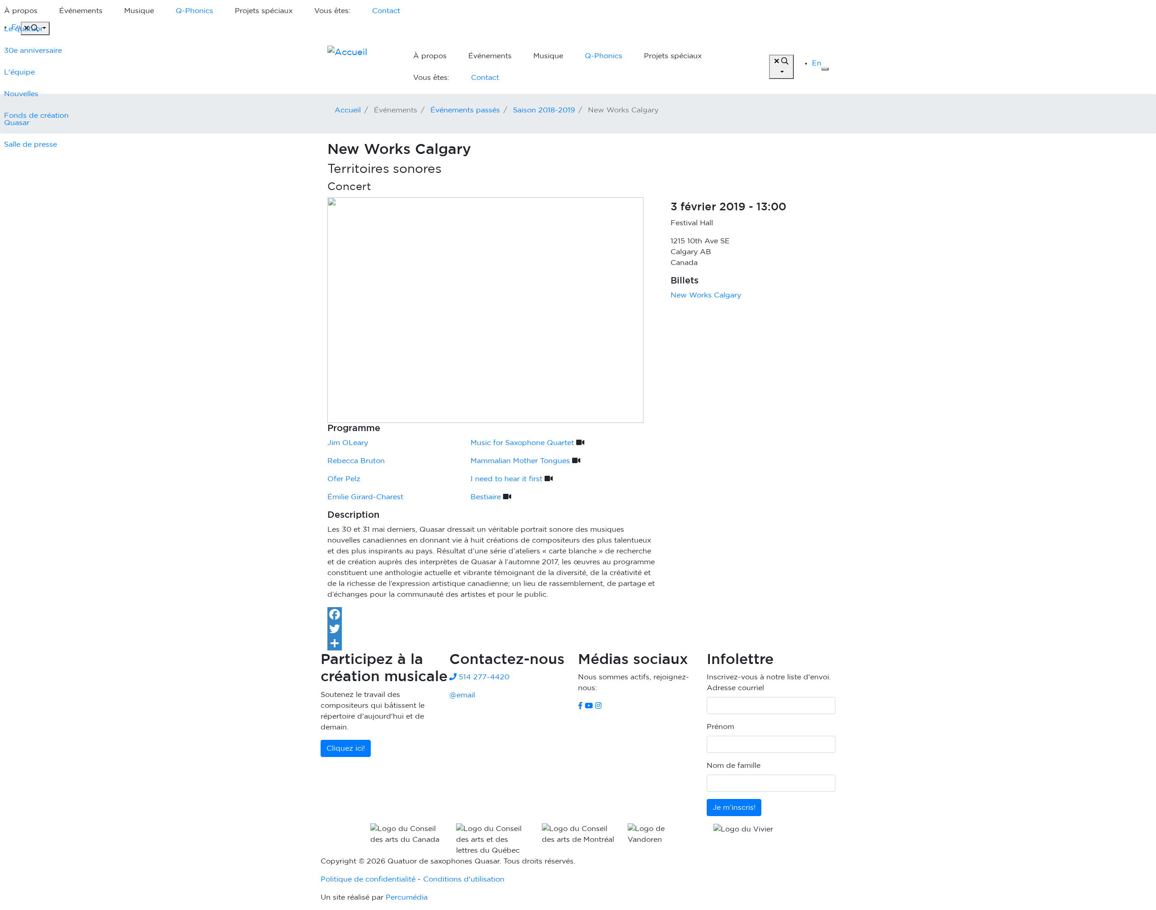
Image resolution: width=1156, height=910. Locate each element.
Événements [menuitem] (81, 10)
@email (462, 695)
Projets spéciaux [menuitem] (264, 10)
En (816, 63)
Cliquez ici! (345, 748)
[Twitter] (578, 629)
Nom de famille (733, 765)
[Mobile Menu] (825, 69)
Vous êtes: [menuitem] (332, 10)
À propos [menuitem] (430, 56)
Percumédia (407, 897)
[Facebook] (578, 614)
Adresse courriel (735, 688)
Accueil (348, 110)
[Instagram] (598, 706)
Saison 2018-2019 (544, 110)
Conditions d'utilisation (463, 879)
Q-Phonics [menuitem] (194, 10)
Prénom (720, 726)
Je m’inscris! (734, 807)
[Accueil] (361, 66)
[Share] (578, 643)
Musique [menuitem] (139, 10)
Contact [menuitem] (386, 10)
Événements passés (465, 110)
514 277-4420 (483, 677)
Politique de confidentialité (368, 879)
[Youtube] (589, 706)
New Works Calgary (706, 295)
